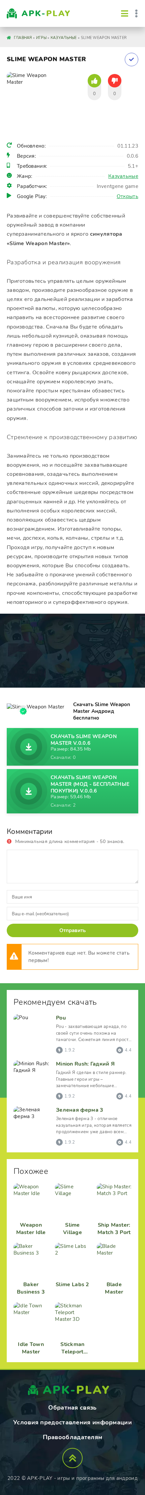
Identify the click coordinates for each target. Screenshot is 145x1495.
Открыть (127, 196)
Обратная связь (72, 1408)
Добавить (131, 59)
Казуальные (123, 176)
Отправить (72, 930)
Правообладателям (73, 1437)
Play (46, 13)
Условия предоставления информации (72, 1422)
